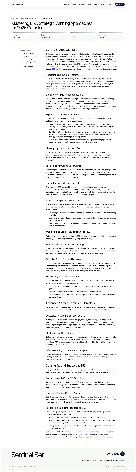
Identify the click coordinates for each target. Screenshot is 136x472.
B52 (53, 69)
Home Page (85, 460)
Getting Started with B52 (28, 53)
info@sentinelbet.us (111, 460)
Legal (122, 466)
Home (12, 18)
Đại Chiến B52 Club (82, 434)
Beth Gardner (16, 37)
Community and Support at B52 (29, 66)
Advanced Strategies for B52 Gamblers (29, 62)
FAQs (100, 460)
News (17, 18)
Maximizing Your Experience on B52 (31, 59)
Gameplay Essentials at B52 (29, 56)
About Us (107, 466)
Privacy (113, 466)
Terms (118, 466)
